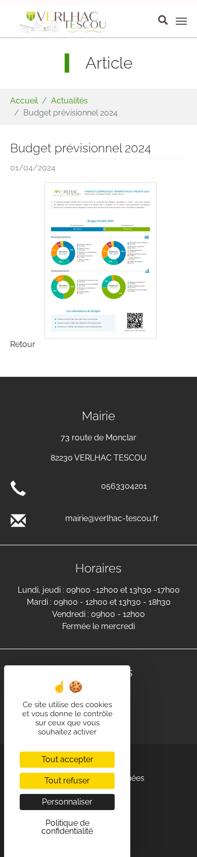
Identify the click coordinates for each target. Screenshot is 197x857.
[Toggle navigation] (181, 21)
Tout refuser (67, 780)
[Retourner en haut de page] (175, 835)
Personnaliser (67, 802)
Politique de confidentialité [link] (67, 827)
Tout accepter (67, 759)
